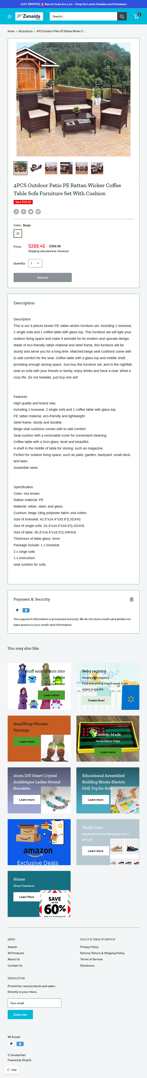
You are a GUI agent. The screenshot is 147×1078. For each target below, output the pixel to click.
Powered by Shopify (19, 1060)
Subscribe (20, 1014)
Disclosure (87, 965)
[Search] (122, 16)
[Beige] (17, 233)
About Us (14, 959)
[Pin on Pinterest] (23, 211)
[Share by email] (38, 211)
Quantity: (20, 263)
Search (12, 947)
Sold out (42, 277)
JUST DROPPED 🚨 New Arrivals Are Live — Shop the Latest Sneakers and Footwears (73, 4)
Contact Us (15, 965)
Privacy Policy (89, 947)
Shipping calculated (40, 251)
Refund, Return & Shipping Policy (102, 953)
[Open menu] (9, 16)
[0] (136, 16)
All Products (16, 953)
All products (26, 31)
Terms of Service (91, 959)
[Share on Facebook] (16, 211)
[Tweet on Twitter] (30, 211)
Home (11, 31)
